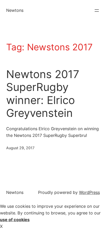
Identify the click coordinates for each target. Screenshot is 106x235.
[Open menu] (97, 10)
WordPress (89, 192)
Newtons (14, 10)
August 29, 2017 (20, 148)
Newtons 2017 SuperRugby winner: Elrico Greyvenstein (42, 93)
